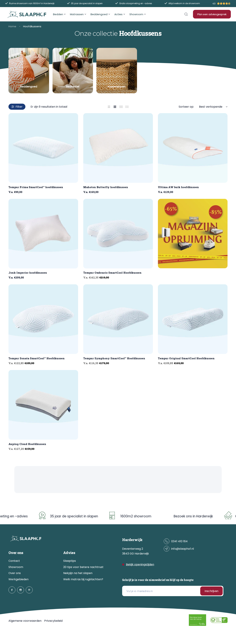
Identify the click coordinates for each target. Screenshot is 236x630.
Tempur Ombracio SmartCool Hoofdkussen (112, 272)
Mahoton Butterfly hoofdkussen (105, 187)
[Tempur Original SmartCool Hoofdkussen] (193, 319)
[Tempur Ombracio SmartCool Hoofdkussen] (118, 233)
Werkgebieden (18, 579)
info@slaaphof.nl (182, 549)
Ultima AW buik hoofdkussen (178, 187)
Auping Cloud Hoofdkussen (27, 444)
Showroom (15, 567)
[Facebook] (11, 589)
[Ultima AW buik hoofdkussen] (193, 148)
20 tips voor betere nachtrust (83, 567)
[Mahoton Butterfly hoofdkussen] (118, 148)
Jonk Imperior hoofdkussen (27, 272)
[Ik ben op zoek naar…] (186, 14)
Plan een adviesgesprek (211, 14)
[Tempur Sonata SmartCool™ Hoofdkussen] (43, 319)
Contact (14, 561)
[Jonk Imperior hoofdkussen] (43, 233)
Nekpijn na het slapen (77, 573)
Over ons (14, 573)
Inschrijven (211, 591)
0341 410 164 (179, 541)
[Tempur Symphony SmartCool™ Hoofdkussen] (118, 319)
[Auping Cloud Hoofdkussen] (43, 405)
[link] (28, 70)
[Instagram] (20, 589)
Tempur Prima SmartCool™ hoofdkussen (35, 187)
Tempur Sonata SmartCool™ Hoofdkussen (36, 358)
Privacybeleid (53, 621)
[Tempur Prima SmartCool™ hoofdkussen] (43, 148)
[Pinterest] (29, 589)
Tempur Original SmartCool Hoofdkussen (186, 358)
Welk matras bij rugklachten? (83, 579)
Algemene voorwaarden (24, 621)
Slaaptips (69, 561)
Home (12, 26)
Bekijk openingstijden (140, 564)
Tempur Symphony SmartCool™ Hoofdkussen (114, 358)
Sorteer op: (186, 107)
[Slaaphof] (26, 14)
